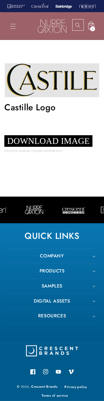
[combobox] (83, 25)
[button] (13, 26)
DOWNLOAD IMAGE (48, 141)
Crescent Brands (44, 386)
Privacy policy (75, 386)
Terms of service (55, 395)
